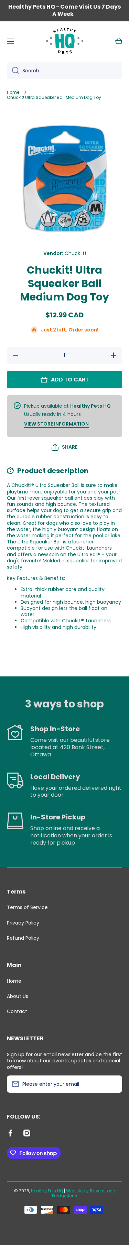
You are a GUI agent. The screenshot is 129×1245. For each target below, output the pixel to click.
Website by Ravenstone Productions (83, 1193)
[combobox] (64, 70)
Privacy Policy (23, 922)
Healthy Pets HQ (47, 1191)
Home (13, 92)
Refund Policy (23, 938)
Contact (17, 1011)
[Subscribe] (113, 1084)
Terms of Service (27, 907)
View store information (56, 424)
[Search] (13, 70)
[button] (118, 41)
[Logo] (64, 41)
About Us (17, 996)
